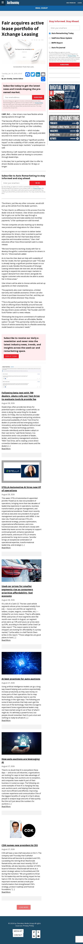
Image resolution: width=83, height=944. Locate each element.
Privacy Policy (39, 102)
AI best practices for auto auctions (21, 678)
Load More (23, 907)
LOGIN (80, 3)
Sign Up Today (11, 356)
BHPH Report (57, 43)
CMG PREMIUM (71, 3)
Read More (6, 449)
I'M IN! (37, 183)
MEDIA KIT (18, 931)
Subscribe (38, 97)
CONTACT (18, 935)
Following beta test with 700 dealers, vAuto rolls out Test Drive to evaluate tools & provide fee (21, 396)
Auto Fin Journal (58, 47)
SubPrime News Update (62, 38)
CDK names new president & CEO (20, 845)
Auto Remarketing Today (63, 33)
